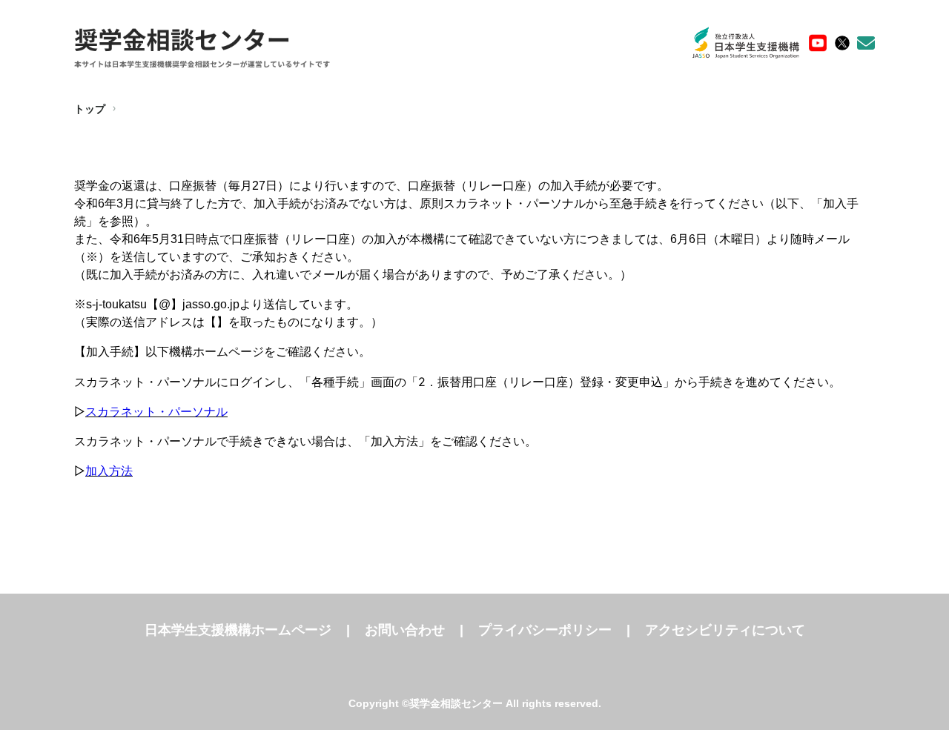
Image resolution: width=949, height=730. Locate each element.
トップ (89, 109)
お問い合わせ (405, 630)
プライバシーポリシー (545, 630)
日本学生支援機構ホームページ (238, 630)
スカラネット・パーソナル (156, 411)
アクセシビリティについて (725, 630)
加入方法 (109, 470)
